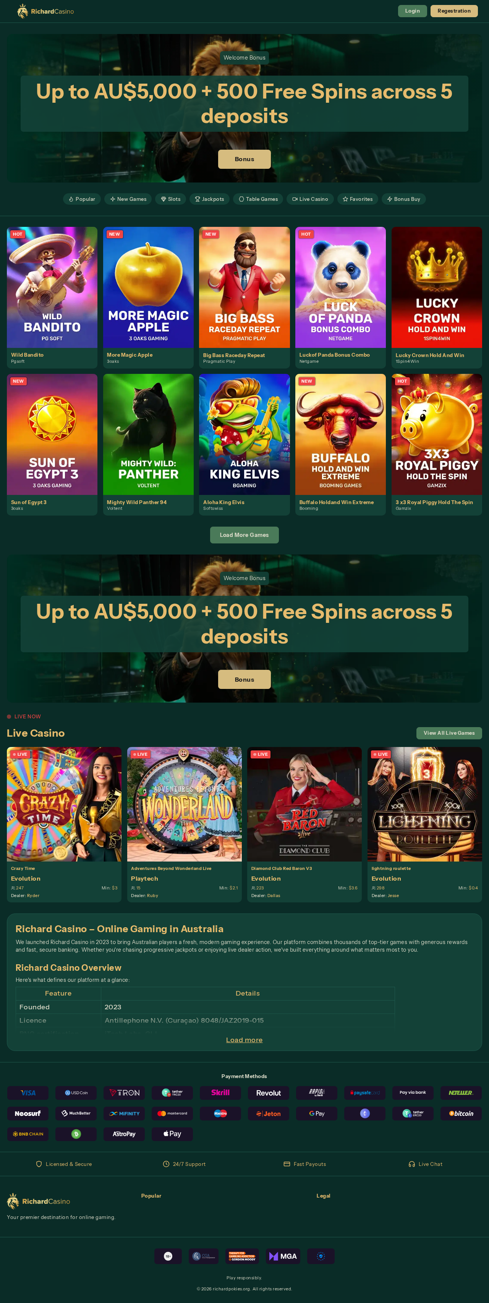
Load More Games (244, 535)
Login (412, 11)
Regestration (454, 11)
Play (56, 280)
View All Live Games (449, 733)
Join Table (68, 804)
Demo (56, 294)
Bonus (244, 159)
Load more (244, 1040)
